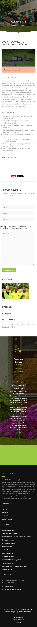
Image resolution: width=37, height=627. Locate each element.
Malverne (19, 365)
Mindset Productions (24, 612)
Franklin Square (18, 371)
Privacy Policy (18, 617)
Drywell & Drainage (8, 563)
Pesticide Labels (7, 519)
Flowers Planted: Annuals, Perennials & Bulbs (16, 537)
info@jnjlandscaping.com (13, 589)
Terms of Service (18, 620)
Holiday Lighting (7, 569)
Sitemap (18, 622)
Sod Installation (7, 546)
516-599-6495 (9, 586)
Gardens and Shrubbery (9, 533)
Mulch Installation (7, 553)
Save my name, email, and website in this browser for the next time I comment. (15, 227)
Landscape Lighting (8, 556)
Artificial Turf (6, 550)
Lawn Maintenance (8, 530)
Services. (18, 432)
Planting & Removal (8, 540)
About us (4, 509)
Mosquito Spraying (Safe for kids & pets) (14, 566)
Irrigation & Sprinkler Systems (11, 560)
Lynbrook (19, 368)
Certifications (6, 516)
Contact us (5, 512)
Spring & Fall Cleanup (8, 543)
